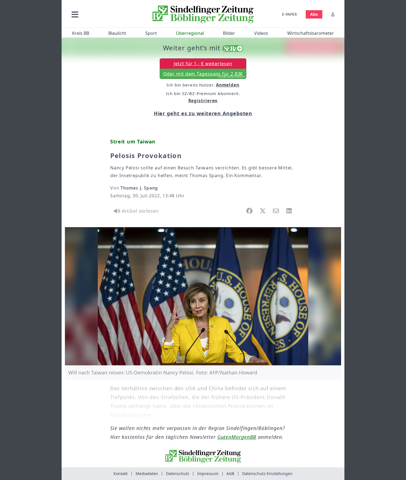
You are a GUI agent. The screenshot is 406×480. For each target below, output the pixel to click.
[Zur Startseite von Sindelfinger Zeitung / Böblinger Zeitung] (203, 14)
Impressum (207, 473)
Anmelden (227, 85)
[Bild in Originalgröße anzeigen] (203, 296)
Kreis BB (80, 33)
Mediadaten (147, 473)
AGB (230, 473)
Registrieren (203, 100)
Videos (261, 33)
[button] (104, 14)
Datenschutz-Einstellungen (267, 473)
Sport (151, 33)
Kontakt (121, 473)
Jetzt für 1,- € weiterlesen (203, 64)
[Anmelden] (332, 14)
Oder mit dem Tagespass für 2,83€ (204, 75)
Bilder (229, 33)
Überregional (190, 33)
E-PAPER (289, 14)
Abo (314, 14)
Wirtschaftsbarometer (310, 33)
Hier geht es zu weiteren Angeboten (203, 113)
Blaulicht (117, 33)
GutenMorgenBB (237, 437)
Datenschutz (177, 473)
